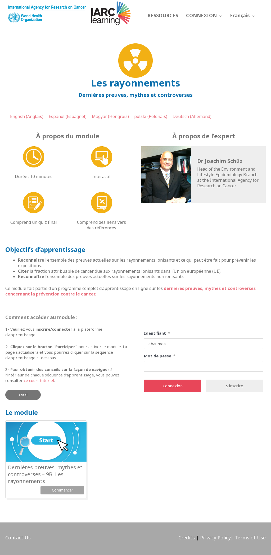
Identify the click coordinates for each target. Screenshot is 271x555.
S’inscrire (234, 385)
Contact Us (18, 537)
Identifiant (157, 333)
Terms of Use (250, 537)
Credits (186, 537)
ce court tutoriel (39, 380)
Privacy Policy (215, 537)
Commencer (62, 490)
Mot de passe (159, 355)
